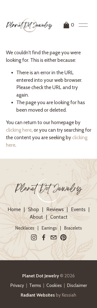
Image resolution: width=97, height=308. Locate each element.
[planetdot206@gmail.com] (53, 237)
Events (78, 209)
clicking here (19, 130)
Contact (59, 217)
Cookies (54, 285)
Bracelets (73, 228)
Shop (33, 209)
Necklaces (24, 228)
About (36, 217)
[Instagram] (34, 237)
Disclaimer (77, 285)
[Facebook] (44, 237)
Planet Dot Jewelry (48, 190)
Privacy (17, 285)
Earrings (49, 228)
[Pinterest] (63, 237)
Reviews (55, 209)
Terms (35, 285)
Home (14, 209)
